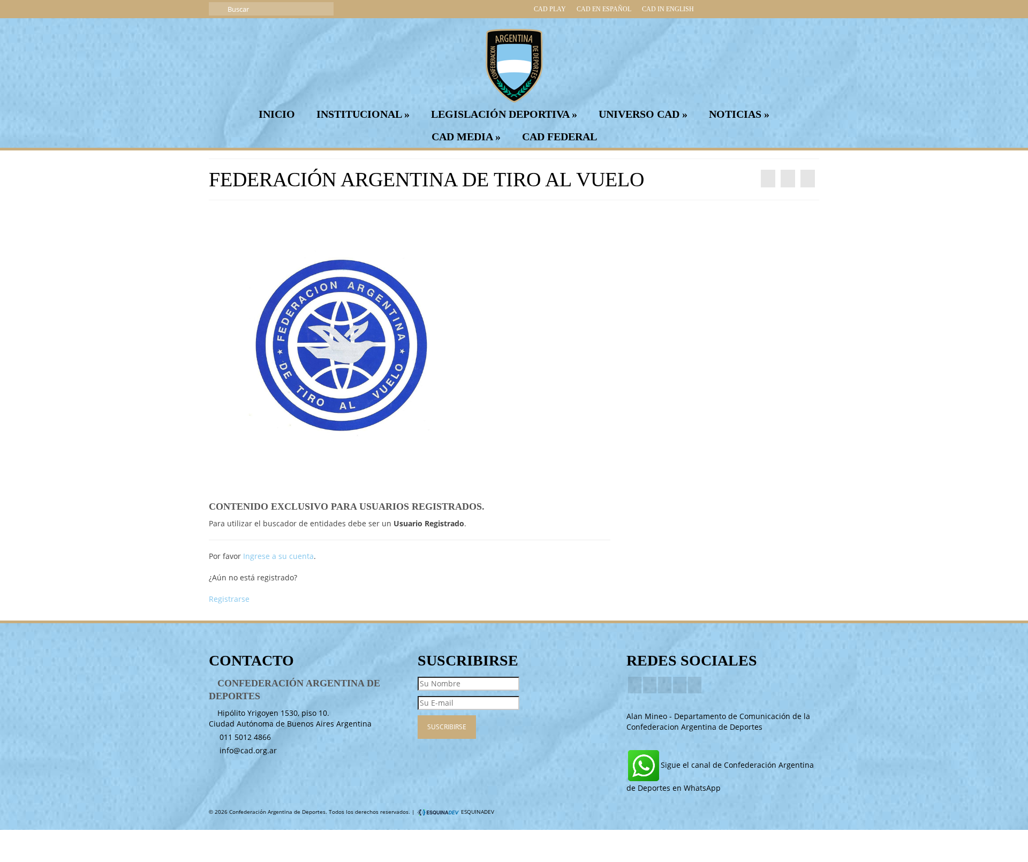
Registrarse (229, 599)
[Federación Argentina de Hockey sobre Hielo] (807, 178)
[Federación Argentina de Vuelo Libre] (768, 178)
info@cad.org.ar (247, 750)
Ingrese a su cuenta (278, 556)
